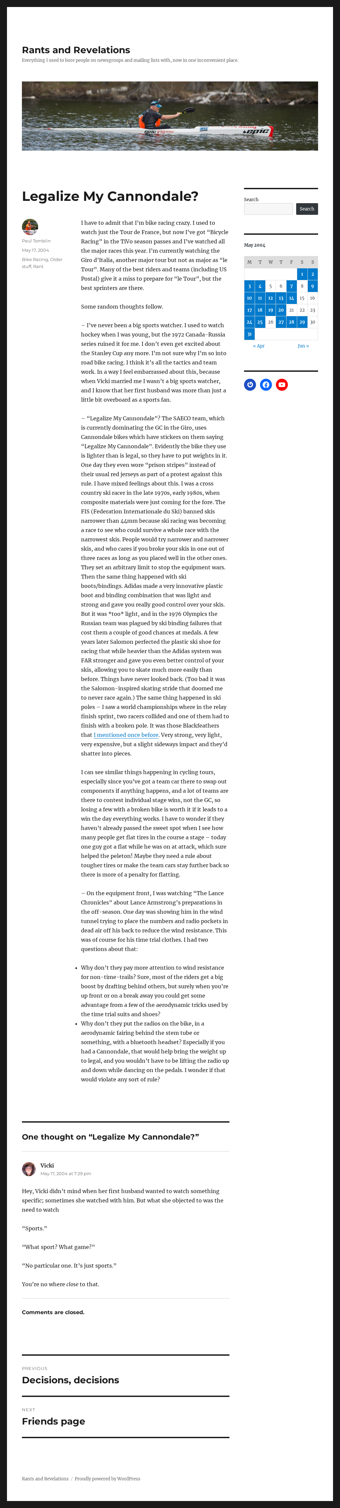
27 (281, 322)
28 (291, 322)
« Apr (259, 346)
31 (249, 334)
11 (260, 298)
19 (270, 310)
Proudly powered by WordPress (107, 1479)
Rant (38, 266)
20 (281, 310)
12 (270, 298)
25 (260, 322)
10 (249, 298)
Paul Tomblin (36, 240)
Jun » (303, 346)
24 (249, 322)
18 (260, 310)
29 (302, 322)
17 (249, 310)
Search (251, 200)
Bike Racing (35, 259)
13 (281, 298)
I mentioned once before (126, 735)
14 (291, 298)
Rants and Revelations (76, 50)
